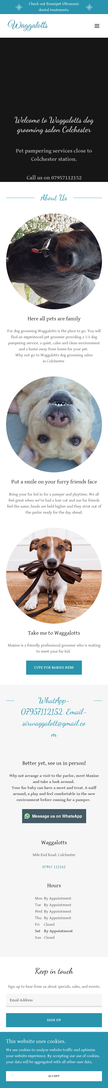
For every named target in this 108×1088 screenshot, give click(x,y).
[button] (97, 26)
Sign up (54, 1020)
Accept (54, 1076)
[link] (39, 26)
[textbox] (54, 1000)
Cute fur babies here (54, 668)
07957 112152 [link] (54, 867)
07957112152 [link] (66, 178)
